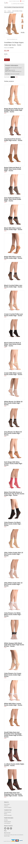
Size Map (6, 820)
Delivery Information (8, 815)
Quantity (5, 54)
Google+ (11, 828)
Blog (5, 830)
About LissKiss (7, 804)
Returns (5, 813)
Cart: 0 (23, 1)
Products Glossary (7, 821)
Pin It (16, 77)
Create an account (16, 1)
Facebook (8, 828)
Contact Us (6, 805)
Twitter (5, 828)
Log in (10, 1)
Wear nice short (7, 832)
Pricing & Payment (7, 812)
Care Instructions (7, 823)
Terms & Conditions (7, 807)
